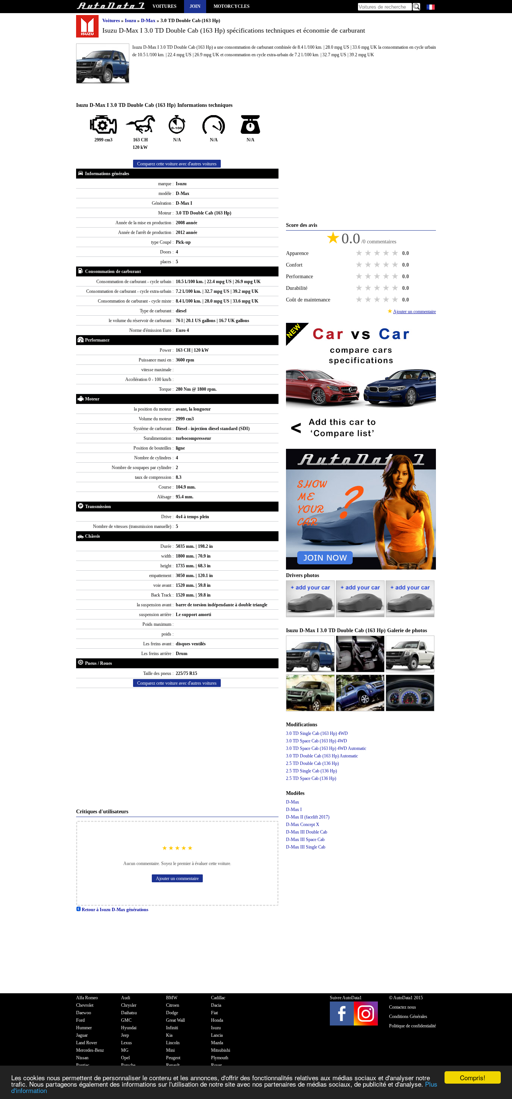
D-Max (149, 20)
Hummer (84, 1027)
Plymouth (219, 1057)
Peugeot (173, 1057)
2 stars (368, 253)
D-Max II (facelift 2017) (307, 817)
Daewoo (83, 1012)
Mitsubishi (220, 1050)
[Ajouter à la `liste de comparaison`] (361, 445)
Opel (125, 1057)
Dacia (216, 1005)
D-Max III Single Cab (305, 847)
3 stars (377, 253)
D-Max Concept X (302, 824)
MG (125, 1050)
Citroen (172, 1005)
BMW (171, 997)
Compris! (472, 1077)
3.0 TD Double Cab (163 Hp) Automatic (322, 756)
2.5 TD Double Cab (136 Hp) (312, 763)
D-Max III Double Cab (306, 832)
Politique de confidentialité (412, 1026)
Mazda (217, 1042)
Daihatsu (129, 1012)
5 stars (395, 253)
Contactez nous (402, 1007)
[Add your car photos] (311, 615)
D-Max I (294, 809)
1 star (359, 253)
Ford (80, 1020)
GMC (126, 1020)
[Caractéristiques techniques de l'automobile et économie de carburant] (110, 6)
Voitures (165, 6)
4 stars (386, 253)
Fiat (214, 1012)
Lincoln (173, 1042)
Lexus (126, 1042)
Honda (217, 1020)
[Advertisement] (177, 748)
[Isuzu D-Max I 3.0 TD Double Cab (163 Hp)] (311, 670)
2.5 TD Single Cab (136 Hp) (311, 771)
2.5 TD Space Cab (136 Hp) (311, 778)
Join (195, 6)
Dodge (172, 1012)
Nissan (82, 1057)
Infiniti (172, 1027)
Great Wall (175, 1020)
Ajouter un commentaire (177, 878)
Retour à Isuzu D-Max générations (114, 909)
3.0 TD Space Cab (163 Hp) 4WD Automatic (326, 748)
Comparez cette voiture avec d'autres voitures (177, 163)
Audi (125, 997)
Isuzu (131, 20)
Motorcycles (232, 6)
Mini (170, 1050)
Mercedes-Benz (90, 1050)
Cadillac (218, 997)
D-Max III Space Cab (305, 839)
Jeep (125, 1035)
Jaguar (82, 1035)
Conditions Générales (408, 1016)
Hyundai (128, 1027)
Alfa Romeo (87, 997)
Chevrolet (84, 1005)
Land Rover (86, 1042)
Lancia (217, 1035)
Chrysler (128, 1005)
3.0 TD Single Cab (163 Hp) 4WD (317, 733)
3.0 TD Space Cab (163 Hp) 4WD (316, 741)
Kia (169, 1035)
